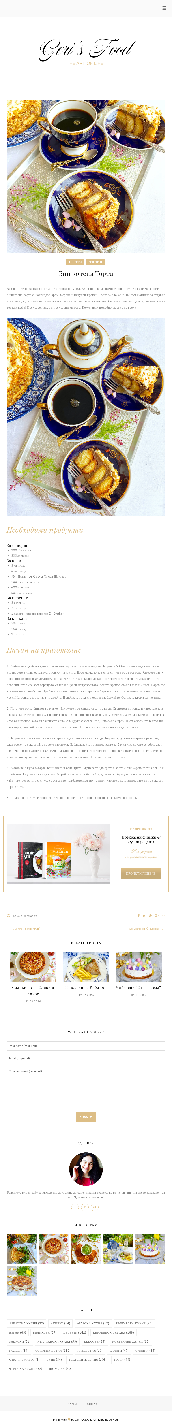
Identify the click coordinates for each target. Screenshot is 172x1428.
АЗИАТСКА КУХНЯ (26, 1323)
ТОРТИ (122, 1359)
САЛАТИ (119, 1350)
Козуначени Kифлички (144, 928)
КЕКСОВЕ (94, 1341)
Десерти (75, 261)
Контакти (93, 1403)
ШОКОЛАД (60, 1368)
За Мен (73, 1403)
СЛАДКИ (145, 1350)
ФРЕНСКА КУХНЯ (25, 1368)
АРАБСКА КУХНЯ (93, 1323)
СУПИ (54, 1359)
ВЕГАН (17, 1332)
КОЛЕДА (18, 1350)
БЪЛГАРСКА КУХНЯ (134, 1323)
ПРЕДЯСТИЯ (90, 1350)
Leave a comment (24, 916)
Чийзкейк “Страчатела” (139, 987)
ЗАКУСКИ (20, 1341)
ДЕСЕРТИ (74, 1332)
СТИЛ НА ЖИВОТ (24, 1359)
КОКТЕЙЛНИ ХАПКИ (131, 1341)
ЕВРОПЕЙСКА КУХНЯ (113, 1332)
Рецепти (95, 261)
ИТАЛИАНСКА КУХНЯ (57, 1341)
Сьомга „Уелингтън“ (26, 928)
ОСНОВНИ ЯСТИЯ (53, 1350)
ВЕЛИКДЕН (44, 1332)
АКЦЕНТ (60, 1323)
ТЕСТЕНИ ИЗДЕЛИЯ (88, 1359)
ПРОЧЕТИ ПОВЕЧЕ (141, 873)
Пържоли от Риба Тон (86, 987)
